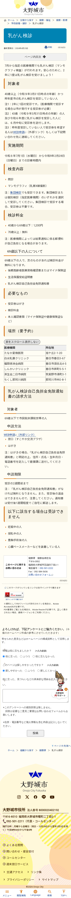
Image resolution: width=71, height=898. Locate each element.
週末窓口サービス (17, 864)
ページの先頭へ (62, 746)
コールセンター (16, 858)
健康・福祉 (44, 20)
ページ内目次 (33, 56)
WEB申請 (19, 132)
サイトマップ (50, 879)
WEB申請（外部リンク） (20, 434)
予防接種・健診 (19, 23)
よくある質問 (14, 845)
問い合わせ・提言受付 (20, 851)
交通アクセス (15, 872)
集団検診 (15, 192)
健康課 (42, 750)
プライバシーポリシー (20, 879)
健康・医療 (61, 20)
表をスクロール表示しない (22, 342)
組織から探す (27, 750)
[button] (7, 893)
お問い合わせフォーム (39, 575)
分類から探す (27, 20)
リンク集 (36, 872)
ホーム (11, 20)
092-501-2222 (46, 568)
